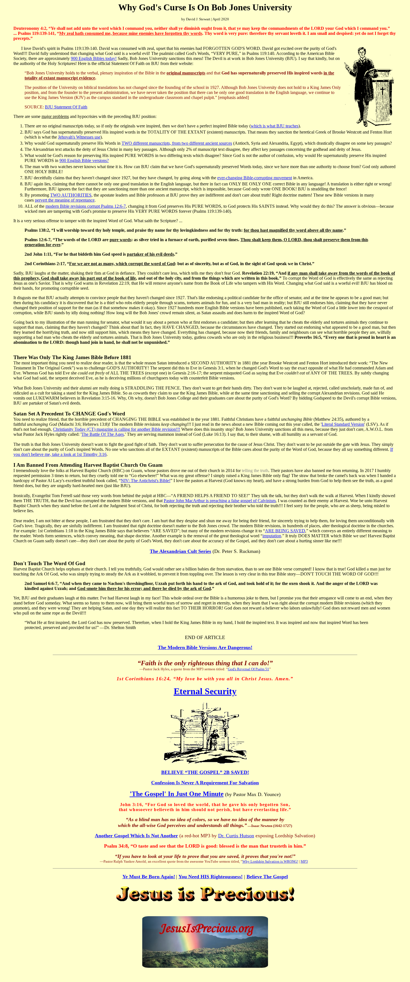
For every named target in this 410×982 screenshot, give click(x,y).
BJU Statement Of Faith (66, 107)
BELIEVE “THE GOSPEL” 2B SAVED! (205, 772)
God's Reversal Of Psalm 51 (248, 669)
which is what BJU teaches (274, 126)
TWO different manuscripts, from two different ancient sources (177, 143)
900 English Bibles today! (94, 58)
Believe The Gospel (267, 876)
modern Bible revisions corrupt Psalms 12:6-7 (85, 206)
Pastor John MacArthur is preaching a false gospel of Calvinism (220, 500)
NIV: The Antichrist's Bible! (145, 480)
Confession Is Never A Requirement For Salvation (205, 782)
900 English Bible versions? (84, 160)
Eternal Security (205, 691)
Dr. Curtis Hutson (236, 835)
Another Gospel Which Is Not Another (136, 835)
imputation (271, 535)
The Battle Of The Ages (102, 434)
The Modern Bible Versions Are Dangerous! (205, 647)
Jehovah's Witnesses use (79, 137)
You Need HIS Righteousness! (211, 876)
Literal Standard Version (343, 424)
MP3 (304, 861)
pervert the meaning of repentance (65, 200)
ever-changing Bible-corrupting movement (254, 177)
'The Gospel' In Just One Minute (177, 793)
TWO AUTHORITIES (70, 195)
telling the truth (255, 470)
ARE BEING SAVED (285, 530)
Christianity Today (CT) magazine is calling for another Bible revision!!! (116, 429)
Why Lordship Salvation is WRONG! (270, 861)
